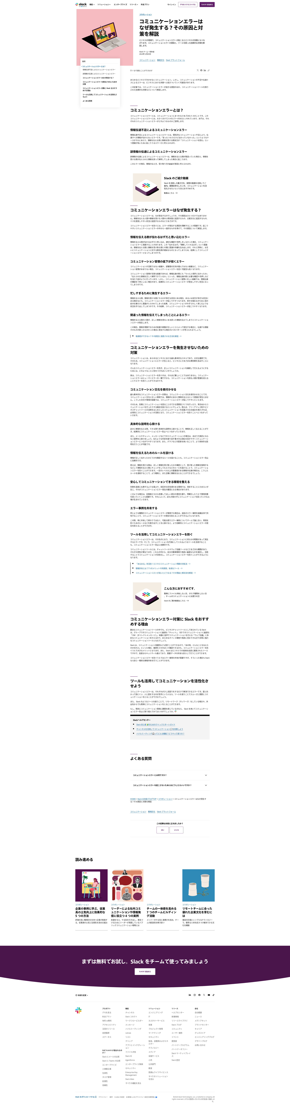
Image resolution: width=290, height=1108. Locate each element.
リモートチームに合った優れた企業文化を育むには (197, 912)
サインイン (171, 4)
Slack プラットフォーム (175, 60)
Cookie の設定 (119, 1097)
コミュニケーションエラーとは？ (94, 66)
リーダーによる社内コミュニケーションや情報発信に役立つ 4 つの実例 (126, 912)
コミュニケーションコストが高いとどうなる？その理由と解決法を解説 (164, 573)
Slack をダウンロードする (84, 1097)
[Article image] (127, 885)
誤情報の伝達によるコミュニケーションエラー (99, 74)
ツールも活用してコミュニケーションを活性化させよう (100, 95)
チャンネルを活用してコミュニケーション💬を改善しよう (159, 729)
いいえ (176, 830)
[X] (204, 995)
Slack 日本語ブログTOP (147, 799)
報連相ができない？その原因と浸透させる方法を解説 (157, 336)
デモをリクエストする (188, 4)
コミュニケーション (147, 60)
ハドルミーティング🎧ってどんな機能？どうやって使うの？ (160, 733)
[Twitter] (198, 70)
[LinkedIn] (205, 70)
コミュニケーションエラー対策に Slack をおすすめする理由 (100, 89)
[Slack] (81, 4)
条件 (111, 1097)
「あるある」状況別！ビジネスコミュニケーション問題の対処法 (161, 564)
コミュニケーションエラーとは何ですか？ (150, 775)
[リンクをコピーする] (208, 70)
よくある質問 (87, 101)
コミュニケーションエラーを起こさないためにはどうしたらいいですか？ (162, 785)
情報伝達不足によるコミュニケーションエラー (99, 70)
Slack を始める (207, 4)
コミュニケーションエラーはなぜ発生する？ (98, 78)
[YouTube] (209, 995)
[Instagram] (195, 995)
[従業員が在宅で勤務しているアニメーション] (91, 885)
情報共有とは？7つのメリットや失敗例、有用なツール (157, 568)
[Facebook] (201, 70)
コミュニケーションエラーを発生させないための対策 (100, 83)
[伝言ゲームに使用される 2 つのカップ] (198, 885)
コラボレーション (145, 14)
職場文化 (160, 60)
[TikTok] (214, 995)
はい (162, 830)
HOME (133, 799)
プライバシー (103, 1097)
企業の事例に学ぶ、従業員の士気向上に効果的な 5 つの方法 (90, 912)
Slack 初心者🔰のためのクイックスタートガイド (155, 724)
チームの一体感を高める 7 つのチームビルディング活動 (161, 912)
